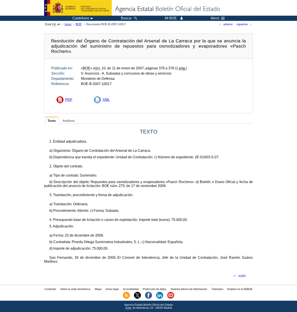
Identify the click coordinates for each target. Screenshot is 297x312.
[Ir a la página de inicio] (167, 9)
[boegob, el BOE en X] (137, 297)
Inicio (68, 24)
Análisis (69, 120)
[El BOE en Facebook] (148, 297)
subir (242, 276)
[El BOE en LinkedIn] (159, 297)
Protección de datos (154, 289)
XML (106, 100)
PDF (68, 100)
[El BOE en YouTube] (170, 297)
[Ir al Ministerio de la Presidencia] (78, 8)
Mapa (98, 289)
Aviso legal (112, 289)
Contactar (50, 289)
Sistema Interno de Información (188, 289)
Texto (52, 120)
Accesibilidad (131, 289)
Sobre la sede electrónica (75, 289)
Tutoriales (217, 289)
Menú (215, 18)
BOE (79, 24)
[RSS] (126, 297)
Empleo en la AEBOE (239, 289)
